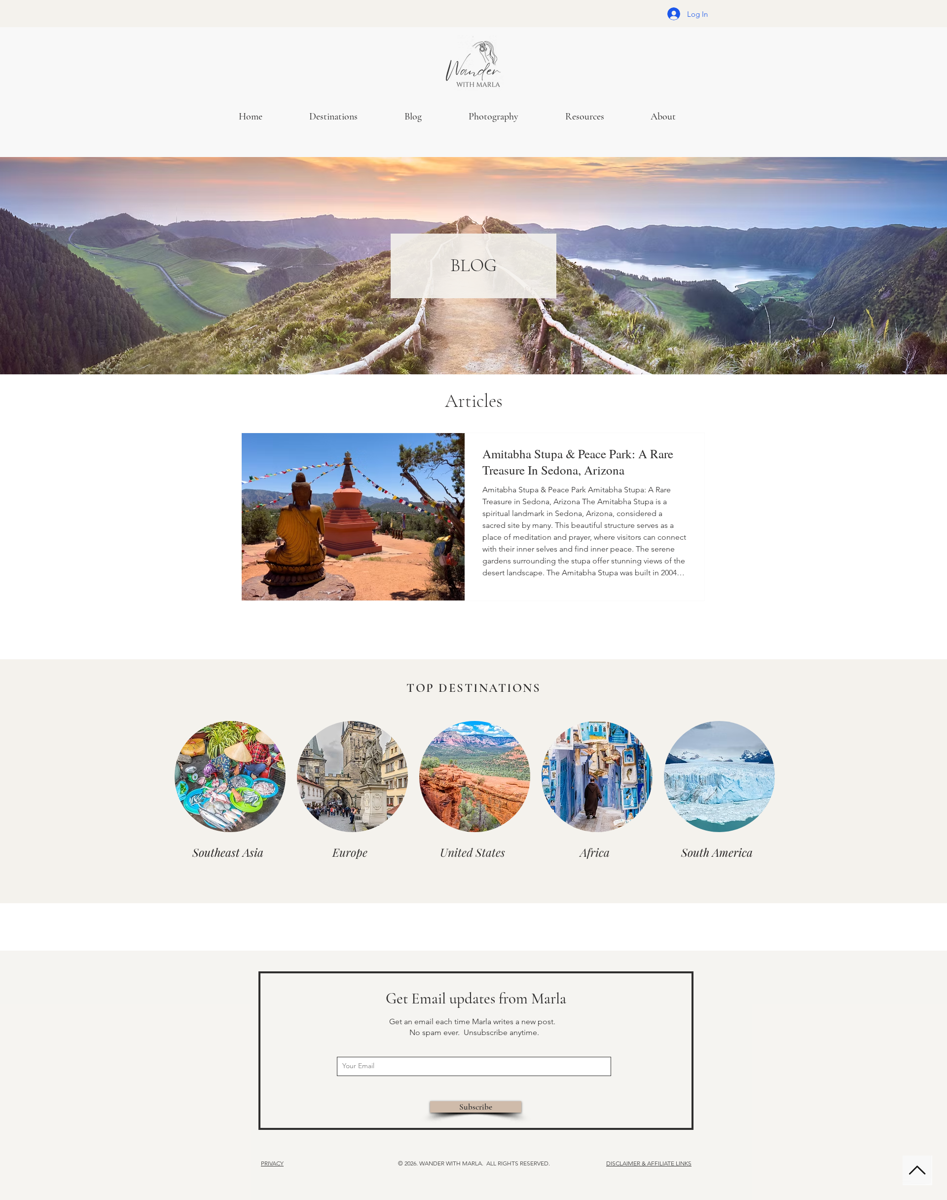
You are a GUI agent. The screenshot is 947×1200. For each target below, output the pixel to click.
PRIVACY (272, 1163)
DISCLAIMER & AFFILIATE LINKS (649, 1163)
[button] (509, 116)
